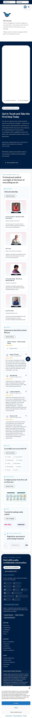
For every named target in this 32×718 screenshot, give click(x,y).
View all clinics (10, 453)
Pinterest (8, 589)
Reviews (5, 632)
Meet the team (10, 196)
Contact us (6, 644)
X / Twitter (18, 583)
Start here (6, 625)
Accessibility (7, 648)
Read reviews (10, 337)
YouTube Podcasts (22, 596)
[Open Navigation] (27, 7)
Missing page (7, 21)
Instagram (17, 586)
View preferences (16, 712)
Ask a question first (11, 571)
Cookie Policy (8, 715)
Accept (16, 703)
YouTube (8, 586)
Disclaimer (6, 664)
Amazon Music (9, 596)
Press (5, 634)
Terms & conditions (9, 662)
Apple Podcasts (17, 593)
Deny (16, 707)
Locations (6, 646)
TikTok (25, 589)
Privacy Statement (17, 715)
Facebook (8, 583)
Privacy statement (8, 658)
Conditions (6, 629)
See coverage (10, 518)
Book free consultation (12, 567)
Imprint (25, 715)
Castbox (8, 599)
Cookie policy (7, 660)
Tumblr (17, 589)
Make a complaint (8, 650)
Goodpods (17, 599)
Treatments (6, 627)
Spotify (7, 593)
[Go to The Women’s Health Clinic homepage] (25, 6)
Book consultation (8, 641)
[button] (29, 688)
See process (9, 486)
